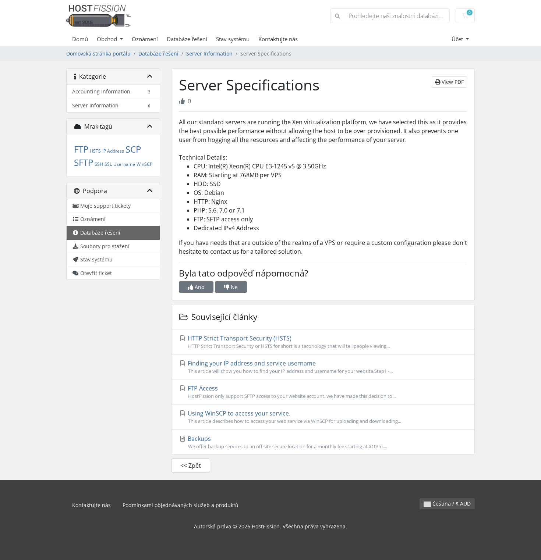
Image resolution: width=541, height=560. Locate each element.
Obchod (108, 39)
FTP (81, 149)
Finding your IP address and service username (289, 366)
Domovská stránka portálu (98, 53)
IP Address (113, 151)
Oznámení (145, 39)
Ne (233, 286)
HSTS (95, 151)
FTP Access (291, 391)
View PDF (452, 81)
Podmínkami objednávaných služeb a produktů (180, 505)
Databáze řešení (187, 39)
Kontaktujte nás (278, 39)
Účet (458, 39)
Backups (286, 442)
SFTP (83, 162)
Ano (198, 286)
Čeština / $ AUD (451, 503)
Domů (80, 39)
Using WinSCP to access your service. (293, 416)
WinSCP (144, 164)
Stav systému (233, 39)
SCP (133, 149)
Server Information (209, 53)
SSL (108, 164)
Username (124, 164)
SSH (99, 164)
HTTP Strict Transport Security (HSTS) (288, 341)
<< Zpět (190, 465)
